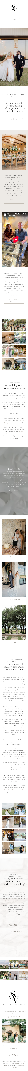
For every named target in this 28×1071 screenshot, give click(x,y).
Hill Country (6, 901)
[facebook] (8, 1017)
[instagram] (14, 1017)
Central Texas (8, 790)
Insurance (17, 1063)
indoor (21, 431)
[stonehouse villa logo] (14, 1)
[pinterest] (19, 1017)
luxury (8, 773)
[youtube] (16, 1017)
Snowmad (14, 1067)
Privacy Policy (20, 1065)
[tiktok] (11, 1017)
